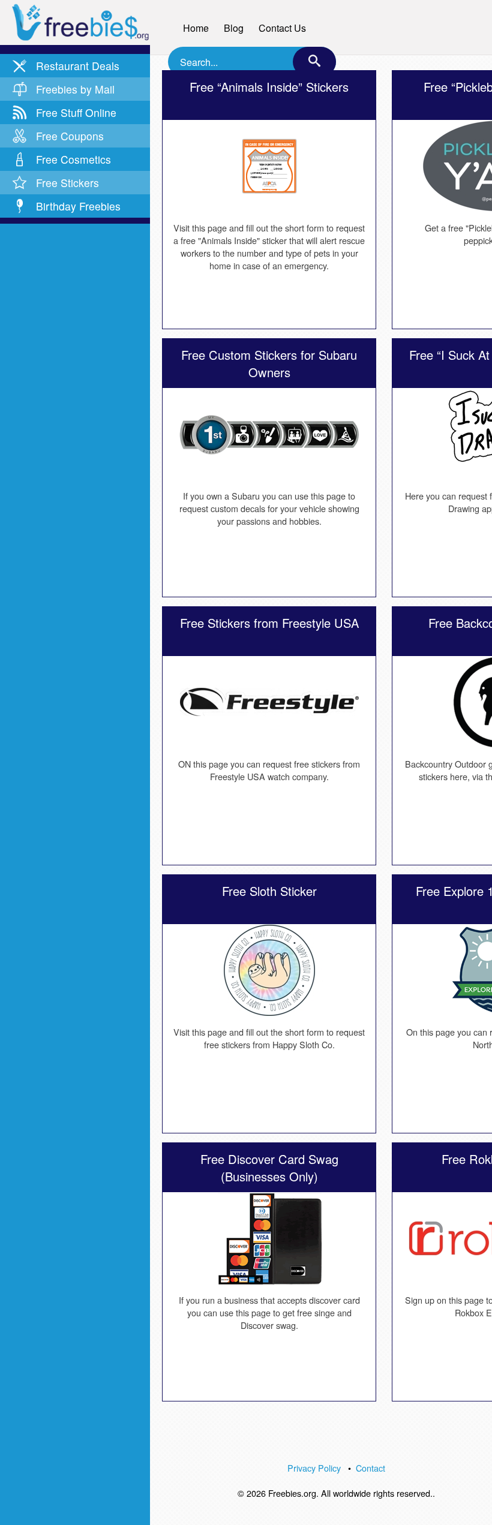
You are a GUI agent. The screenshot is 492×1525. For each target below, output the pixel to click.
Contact (370, 1467)
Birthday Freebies (78, 205)
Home (196, 28)
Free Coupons (70, 135)
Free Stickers (67, 182)
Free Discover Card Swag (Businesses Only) (269, 1167)
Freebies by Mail (75, 89)
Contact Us (282, 28)
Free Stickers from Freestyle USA (269, 622)
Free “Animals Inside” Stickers (269, 86)
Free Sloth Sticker (269, 891)
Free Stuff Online (76, 112)
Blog (234, 28)
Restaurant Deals (77, 65)
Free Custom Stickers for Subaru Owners (269, 363)
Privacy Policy (314, 1467)
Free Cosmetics (73, 159)
